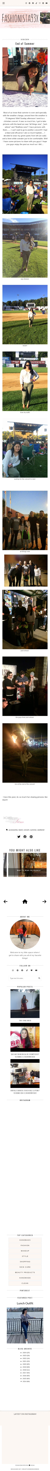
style (25, 1256)
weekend (40, 830)
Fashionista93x (22, 1465)
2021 (25, 1361)
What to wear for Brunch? (25, 870)
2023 (25, 1355)
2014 (25, 1381)
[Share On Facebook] (25, 836)
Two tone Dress (25, 1020)
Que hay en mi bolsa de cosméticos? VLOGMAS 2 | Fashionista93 (25, 1055)
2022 (25, 1358)
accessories (13, 830)
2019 (25, 1367)
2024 (25, 1353)
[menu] (4, 3)
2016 (25, 1376)
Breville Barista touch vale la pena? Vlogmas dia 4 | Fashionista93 (25, 1091)
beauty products (25, 1272)
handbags (25, 1240)
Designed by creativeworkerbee (25, 1469)
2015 (25, 1378)
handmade (25, 1278)
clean (25, 1283)
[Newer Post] (5, 902)
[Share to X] (18, 836)
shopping (25, 1262)
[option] (25, 864)
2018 (25, 1370)
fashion (25, 1245)
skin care (25, 1267)
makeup (25, 1251)
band (21, 830)
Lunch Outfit (25, 1303)
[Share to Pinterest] (31, 836)
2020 (25, 1364)
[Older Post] (44, 902)
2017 (25, 1373)
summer (33, 830)
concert (26, 830)
